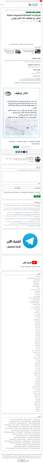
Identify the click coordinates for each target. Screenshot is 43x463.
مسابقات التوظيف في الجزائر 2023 (15, 442)
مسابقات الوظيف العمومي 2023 (35, 448)
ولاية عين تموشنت (36, 393)
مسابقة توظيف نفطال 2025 (10, 448)
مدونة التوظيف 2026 (18, 441)
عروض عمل (37, 10)
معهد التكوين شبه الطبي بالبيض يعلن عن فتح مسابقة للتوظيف (27, 212)
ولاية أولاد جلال (37, 320)
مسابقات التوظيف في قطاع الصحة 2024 (34, 446)
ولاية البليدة (37, 325)
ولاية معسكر (37, 406)
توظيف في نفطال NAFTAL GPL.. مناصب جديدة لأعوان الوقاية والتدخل (26, 221)
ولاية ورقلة (38, 409)
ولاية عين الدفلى (36, 391)
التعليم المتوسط (35, 286)
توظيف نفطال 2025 (19, 432)
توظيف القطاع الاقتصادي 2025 (24, 426)
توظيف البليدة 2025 (12, 423)
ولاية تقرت (38, 361)
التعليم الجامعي (36, 284)
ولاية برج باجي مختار (36, 350)
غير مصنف (38, 306)
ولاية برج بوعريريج (28, 12)
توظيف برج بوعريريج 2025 (21, 141)
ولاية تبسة (38, 360)
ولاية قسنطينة (37, 402)
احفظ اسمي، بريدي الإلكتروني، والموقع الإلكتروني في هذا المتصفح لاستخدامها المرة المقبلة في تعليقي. (22, 193)
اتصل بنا (32, 458)
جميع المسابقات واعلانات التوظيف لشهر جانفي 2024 (32, 433)
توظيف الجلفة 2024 (16, 424)
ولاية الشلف (37, 333)
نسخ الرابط (16, 147)
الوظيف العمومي (36, 304)
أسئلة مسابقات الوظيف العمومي (33, 278)
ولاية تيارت (38, 368)
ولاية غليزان (37, 399)
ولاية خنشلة (37, 379)
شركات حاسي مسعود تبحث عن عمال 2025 (34, 439)
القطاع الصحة (37, 294)
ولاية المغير (37, 340)
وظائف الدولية (37, 315)
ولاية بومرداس (37, 358)
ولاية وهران (37, 411)
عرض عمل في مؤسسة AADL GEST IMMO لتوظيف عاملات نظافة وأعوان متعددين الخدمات (22, 216)
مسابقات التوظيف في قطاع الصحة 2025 (20, 446)
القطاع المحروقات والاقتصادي (34, 297)
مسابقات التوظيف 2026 (26, 442)
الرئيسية (34, 12)
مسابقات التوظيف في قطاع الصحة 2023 (21, 444)
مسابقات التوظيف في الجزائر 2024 (34, 444)
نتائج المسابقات (37, 312)
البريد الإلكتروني (37, 188)
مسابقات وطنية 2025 (34, 301)
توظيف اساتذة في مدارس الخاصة (22, 423)
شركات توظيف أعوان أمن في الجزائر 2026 (20, 437)
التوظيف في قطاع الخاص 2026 (14, 421)
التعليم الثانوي (36, 283)
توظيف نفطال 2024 (27, 432)
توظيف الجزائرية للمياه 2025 (25, 424)
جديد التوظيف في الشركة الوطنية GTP (9, 432)
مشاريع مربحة (37, 309)
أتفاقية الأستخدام (28, 458)
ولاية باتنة (38, 347)
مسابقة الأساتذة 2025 (34, 302)
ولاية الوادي (37, 345)
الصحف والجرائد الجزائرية (35, 289)
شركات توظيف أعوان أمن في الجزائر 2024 (22, 435)
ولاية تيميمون (37, 374)
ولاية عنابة (38, 389)
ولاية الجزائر (37, 330)
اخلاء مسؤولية (14, 458)
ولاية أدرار (38, 317)
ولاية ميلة (38, 407)
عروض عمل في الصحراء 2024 (21, 439)
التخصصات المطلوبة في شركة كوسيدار (16, 419)
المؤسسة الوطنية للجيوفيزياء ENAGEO (34, 423)
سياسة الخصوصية (20, 458)
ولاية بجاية (38, 348)
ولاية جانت (38, 376)
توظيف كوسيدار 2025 (36, 432)
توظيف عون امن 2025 (8, 428)
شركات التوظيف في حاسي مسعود (17, 433)
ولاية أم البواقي (37, 319)
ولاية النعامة (37, 343)
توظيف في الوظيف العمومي (35, 430)
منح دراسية (37, 311)
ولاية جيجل (38, 378)
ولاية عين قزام (37, 396)
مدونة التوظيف (12, 141)
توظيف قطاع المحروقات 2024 (24, 430)
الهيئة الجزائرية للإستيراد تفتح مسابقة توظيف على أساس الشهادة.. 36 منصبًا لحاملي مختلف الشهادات (21, 225)
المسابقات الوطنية (36, 299)
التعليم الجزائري (37, 279)
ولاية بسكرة (37, 353)
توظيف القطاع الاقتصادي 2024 (35, 426)
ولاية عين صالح (37, 394)
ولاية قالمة (38, 401)
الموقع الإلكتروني (17, 188)
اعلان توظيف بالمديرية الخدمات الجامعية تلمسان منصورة (29, 223)
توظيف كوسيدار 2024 (14, 430)
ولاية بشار (38, 355)
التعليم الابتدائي (36, 281)
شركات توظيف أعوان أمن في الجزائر (34, 435)
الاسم (39, 183)
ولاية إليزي (38, 322)
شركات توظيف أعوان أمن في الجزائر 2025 (33, 437)
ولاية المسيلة (37, 338)
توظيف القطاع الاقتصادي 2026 (13, 426)
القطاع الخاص (32, 10)
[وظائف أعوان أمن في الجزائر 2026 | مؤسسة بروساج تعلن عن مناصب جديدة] (38, 51)
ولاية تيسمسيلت (36, 373)
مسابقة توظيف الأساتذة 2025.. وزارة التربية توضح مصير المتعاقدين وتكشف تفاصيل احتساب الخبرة (22, 219)
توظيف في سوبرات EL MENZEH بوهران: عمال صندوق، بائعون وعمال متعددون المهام (9, 51)
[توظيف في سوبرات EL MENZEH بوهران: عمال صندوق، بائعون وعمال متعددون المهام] (18, 51)
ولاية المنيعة (37, 342)
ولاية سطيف (37, 381)
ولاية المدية (37, 337)
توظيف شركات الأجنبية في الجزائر (27, 428)
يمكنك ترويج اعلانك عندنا (6, 458)
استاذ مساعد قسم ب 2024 (28, 419)
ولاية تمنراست (37, 365)
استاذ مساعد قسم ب (36, 419)
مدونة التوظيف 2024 (36, 441)
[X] (30, 161)
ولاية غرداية (37, 397)
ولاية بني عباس (37, 356)
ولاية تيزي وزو (37, 371)
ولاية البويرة (37, 327)
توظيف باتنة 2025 (37, 428)
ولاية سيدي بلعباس (36, 388)
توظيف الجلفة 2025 (8, 424)
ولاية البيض (37, 329)
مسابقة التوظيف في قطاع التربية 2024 (22, 448)
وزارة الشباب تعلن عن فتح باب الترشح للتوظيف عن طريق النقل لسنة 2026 (25, 208)
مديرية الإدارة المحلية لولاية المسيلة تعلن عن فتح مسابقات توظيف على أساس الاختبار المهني (22, 1)
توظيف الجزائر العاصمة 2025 (35, 424)
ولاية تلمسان (37, 363)
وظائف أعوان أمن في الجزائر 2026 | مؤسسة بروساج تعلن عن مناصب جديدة (28, 51)
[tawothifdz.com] (33, 4)
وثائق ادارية (37, 314)
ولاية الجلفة (37, 332)
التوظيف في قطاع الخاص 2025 (33, 141)
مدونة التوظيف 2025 (35, 144)
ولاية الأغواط (37, 324)
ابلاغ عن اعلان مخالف (21, 459)
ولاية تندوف (37, 366)
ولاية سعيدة (37, 383)
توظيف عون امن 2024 (17, 428)
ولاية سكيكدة (37, 384)
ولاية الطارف (37, 335)
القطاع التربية (37, 291)
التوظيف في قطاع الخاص (36, 421)
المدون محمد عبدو (36, 21)
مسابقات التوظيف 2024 (8, 441)
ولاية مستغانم (37, 404)
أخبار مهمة (37, 276)
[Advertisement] (21, 31)
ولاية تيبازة (38, 370)
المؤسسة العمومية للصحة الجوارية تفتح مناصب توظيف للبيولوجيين (26, 214)
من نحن (39, 458)
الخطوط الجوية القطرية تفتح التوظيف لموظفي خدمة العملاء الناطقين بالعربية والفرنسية (22, 205)
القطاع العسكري (37, 296)
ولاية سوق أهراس (36, 386)
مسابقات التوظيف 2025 (36, 442)
